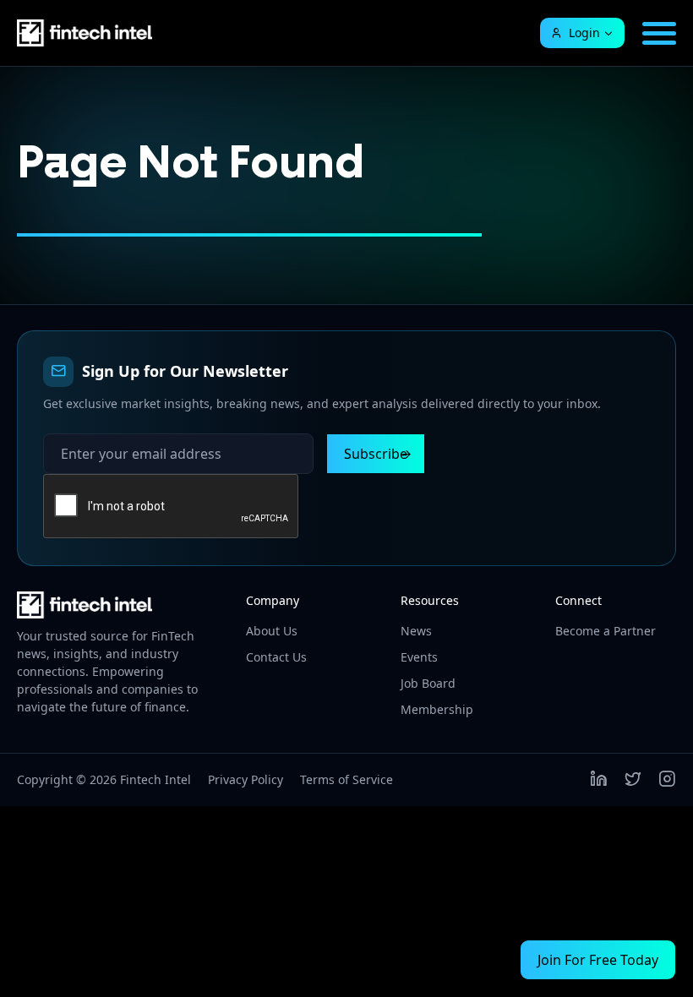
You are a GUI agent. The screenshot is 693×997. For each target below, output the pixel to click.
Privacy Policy (245, 779)
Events (419, 657)
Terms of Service (346, 779)
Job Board (428, 683)
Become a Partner (605, 631)
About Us (271, 631)
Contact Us (276, 657)
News (416, 631)
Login (584, 33)
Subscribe (375, 453)
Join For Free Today (597, 960)
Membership (437, 709)
